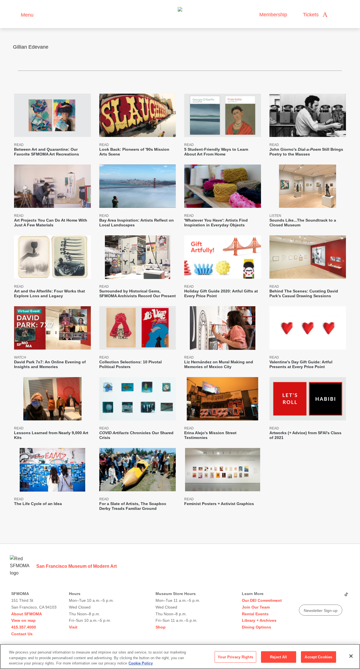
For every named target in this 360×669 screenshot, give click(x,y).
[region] (180, 656)
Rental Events (255, 614)
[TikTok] (346, 596)
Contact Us (22, 634)
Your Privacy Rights (235, 657)
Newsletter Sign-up (321, 610)
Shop (161, 627)
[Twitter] (324, 596)
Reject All (278, 657)
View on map (23, 620)
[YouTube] (303, 596)
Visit (73, 627)
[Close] (351, 656)
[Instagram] (313, 596)
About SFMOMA (26, 614)
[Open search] (337, 15)
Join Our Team (256, 607)
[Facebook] (335, 596)
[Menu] (14, 14)
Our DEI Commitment (262, 600)
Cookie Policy (141, 663)
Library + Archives (259, 620)
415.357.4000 (23, 627)
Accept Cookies (318, 657)
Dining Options (256, 627)
